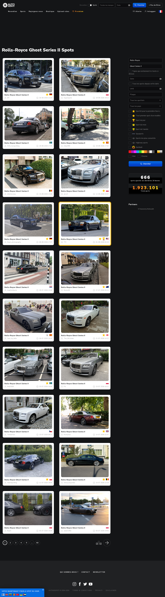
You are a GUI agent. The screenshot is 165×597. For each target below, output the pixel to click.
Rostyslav (67, 435)
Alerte (138, 11)
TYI (65, 242)
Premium (78, 11)
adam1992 (67, 531)
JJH (8, 98)
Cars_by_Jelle (12, 338)
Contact (85, 572)
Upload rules (63, 11)
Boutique (50, 11)
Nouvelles (83, 5)
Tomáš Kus (11, 435)
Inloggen (151, 11)
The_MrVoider (69, 338)
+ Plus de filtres (155, 5)
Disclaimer (111, 590)
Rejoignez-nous (36, 11)
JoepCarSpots (12, 290)
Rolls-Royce (9, 95)
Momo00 (67, 290)
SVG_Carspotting (13, 146)
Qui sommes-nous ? (69, 572)
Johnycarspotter (69, 483)
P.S (65, 386)
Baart (9, 531)
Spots (95, 5)
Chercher (140, 5)
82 (37, 542)
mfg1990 (67, 146)
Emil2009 (10, 386)
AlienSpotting (12, 483)
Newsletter (99, 572)
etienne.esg (11, 194)
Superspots (68, 98)
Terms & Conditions (82, 590)
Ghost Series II (22, 95)
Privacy (99, 590)
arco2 (66, 194)
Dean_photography (14, 242)
